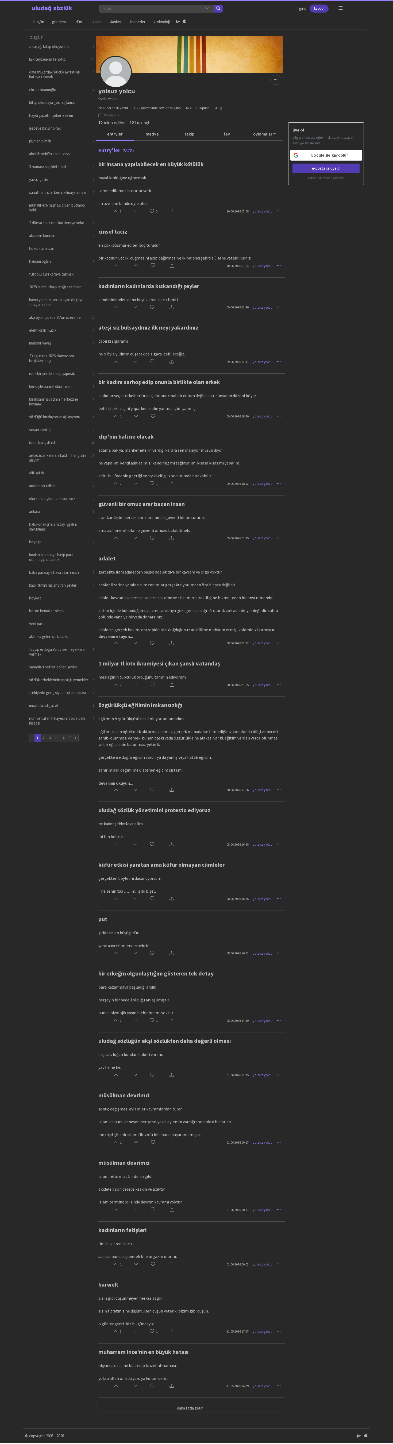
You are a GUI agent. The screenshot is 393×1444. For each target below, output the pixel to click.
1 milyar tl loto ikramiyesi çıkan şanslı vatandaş (159, 663)
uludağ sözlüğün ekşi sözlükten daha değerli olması (164, 1040)
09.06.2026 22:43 (237, 362)
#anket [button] (116, 21)
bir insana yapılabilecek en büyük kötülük (151, 164)
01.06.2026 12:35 (237, 1075)
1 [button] (157, 484)
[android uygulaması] (178, 22)
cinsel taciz (112, 231)
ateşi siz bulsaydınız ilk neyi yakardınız (148, 327)
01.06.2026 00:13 (237, 1210)
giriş (302, 8)
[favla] (152, 211)
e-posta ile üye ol (326, 168)
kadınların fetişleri (122, 1230)
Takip (189, 134)
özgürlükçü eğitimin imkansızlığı (140, 705)
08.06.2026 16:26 (237, 899)
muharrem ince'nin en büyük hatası (143, 1352)
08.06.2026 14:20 (237, 1021)
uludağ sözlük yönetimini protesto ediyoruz (154, 810)
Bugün (38, 21)
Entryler (115, 134)
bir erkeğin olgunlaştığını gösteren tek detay (156, 973)
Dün (79, 21)
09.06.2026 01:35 (237, 538)
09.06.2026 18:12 (237, 484)
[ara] (218, 9)
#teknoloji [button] (161, 21)
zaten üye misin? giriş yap (326, 178)
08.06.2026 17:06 (237, 790)
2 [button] (157, 211)
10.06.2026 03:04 (237, 266)
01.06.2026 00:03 (237, 1264)
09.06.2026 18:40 (237, 416)
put (102, 919)
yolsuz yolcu (262, 211)
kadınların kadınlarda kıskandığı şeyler (148, 286)
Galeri (97, 21)
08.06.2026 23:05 (237, 685)
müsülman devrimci (124, 1095)
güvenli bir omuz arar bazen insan (141, 504)
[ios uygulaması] (184, 22)
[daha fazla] (340, 8)
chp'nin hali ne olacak (126, 436)
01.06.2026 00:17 (237, 1142)
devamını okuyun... (115, 636)
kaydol (319, 8)
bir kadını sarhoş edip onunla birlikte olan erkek (159, 382)
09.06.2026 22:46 (237, 307)
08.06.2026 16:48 (237, 844)
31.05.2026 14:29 (237, 1386)
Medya (152, 134)
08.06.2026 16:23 (237, 953)
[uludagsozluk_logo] (52, 8)
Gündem (59, 21)
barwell (108, 1284)
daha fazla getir (190, 1408)
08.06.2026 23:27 (237, 643)
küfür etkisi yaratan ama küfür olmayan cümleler (161, 864)
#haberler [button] (137, 21)
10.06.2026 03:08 (237, 211)
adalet (106, 558)
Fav (227, 134)
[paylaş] (172, 211)
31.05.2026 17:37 (237, 1331)
